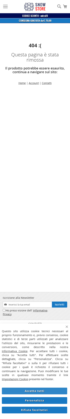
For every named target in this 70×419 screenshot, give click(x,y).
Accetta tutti (34, 391)
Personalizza (34, 400)
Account (34, 83)
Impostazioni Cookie (15, 379)
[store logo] (35, 7)
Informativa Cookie (14, 351)
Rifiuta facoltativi (34, 410)
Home (22, 83)
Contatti (47, 83)
